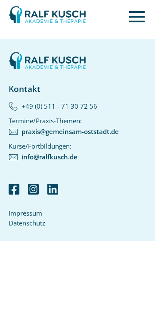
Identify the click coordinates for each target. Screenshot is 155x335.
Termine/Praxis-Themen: (64, 126)
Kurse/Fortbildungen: (43, 151)
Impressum (25, 213)
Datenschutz (27, 223)
